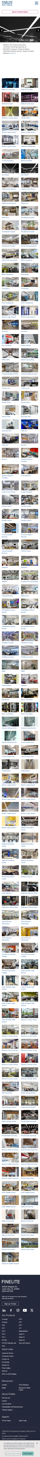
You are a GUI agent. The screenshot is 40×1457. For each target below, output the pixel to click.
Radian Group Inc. (27, 877)
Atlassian (5, 567)
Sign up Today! (10, 1304)
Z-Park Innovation (8, 160)
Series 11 (21, 1334)
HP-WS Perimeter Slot (9, 1343)
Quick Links (7, 1349)
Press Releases (24, 1385)
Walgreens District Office (29, 893)
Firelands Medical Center (10, 374)
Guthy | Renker (26, 345)
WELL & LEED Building (9, 1374)
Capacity (24, 685)
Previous (2, 30)
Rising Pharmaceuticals (28, 246)
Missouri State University (10, 1150)
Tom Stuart (5, 175)
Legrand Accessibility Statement (15, 1436)
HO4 (3, 1325)
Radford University (27, 1207)
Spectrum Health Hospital (10, 1263)
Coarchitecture (26, 475)
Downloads (5, 1362)
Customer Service (7, 1353)
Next (38, 30)
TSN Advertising (7, 596)
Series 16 (22, 1340)
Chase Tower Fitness (8, 492)
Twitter (32, 1310)
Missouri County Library (29, 1020)
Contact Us (5, 1359)
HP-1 (3, 1328)
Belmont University (27, 1221)
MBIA (3, 671)
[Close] (37, 1443)
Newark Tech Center (27, 1235)
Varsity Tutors (6, 402)
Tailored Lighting (7, 1410)
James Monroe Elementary (6, 922)
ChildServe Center (8, 643)
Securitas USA (26, 416)
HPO (3, 1346)
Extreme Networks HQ (9, 728)
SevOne (23, 445)
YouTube (25, 1310)
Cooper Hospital (26, 492)
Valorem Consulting (27, 360)
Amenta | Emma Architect (29, 581)
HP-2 (3, 1331)
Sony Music (25, 274)
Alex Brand (5, 699)
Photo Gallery (6, 1368)
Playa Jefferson (7, 893)
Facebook (11, 1310)
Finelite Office (25, 118)
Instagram (18, 1310)
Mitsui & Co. (25, 596)
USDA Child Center (27, 1178)
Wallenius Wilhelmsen (28, 146)
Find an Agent (6, 1420)
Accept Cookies (27, 1453)
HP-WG (4, 1340)
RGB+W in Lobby (27, 89)
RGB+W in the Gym (8, 89)
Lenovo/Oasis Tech (27, 742)
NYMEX (4, 581)
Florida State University (28, 1121)
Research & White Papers (24, 1389)
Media (4, 1388)
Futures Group (26, 551)
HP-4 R (13, 53)
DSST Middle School (8, 1192)
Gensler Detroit (7, 506)
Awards (4, 1385)
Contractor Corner (7, 1356)
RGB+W (4, 1371)
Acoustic (5, 1319)
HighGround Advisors (9, 189)
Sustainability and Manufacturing (12, 1407)
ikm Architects (6, 345)
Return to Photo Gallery (20, 12)
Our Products (8, 1315)
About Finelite (8, 1394)
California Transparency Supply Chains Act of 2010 (18, 1432)
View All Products (24, 1343)
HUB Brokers (6, 771)
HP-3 (3, 1334)
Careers (4, 1401)
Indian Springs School (28, 1093)
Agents (5, 1417)
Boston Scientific (26, 160)
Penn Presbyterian (8, 303)
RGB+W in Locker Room (10, 118)
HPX (20, 1325)
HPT (20, 1322)
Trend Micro (6, 288)
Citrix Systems (6, 685)
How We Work (6, 1404)
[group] (20, 35)
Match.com (24, 203)
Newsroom (7, 1381)
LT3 (20, 1328)
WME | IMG (5, 360)
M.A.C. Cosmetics (27, 699)
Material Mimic (23, 1331)
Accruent (5, 331)
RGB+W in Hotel (7, 104)
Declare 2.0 (5, 1365)
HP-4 (3, 1337)
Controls (4, 1322)
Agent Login (23, 1420)
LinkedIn (4, 1310)
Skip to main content (6, 5)
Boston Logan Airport (9, 132)
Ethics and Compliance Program (14, 1439)
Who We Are (6, 1398)
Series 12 (21, 1337)
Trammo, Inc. (6, 388)
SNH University (7, 1093)
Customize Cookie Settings (12, 1453)
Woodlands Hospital (27, 217)
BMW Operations (26, 260)
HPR (20, 1319)
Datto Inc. (24, 431)
